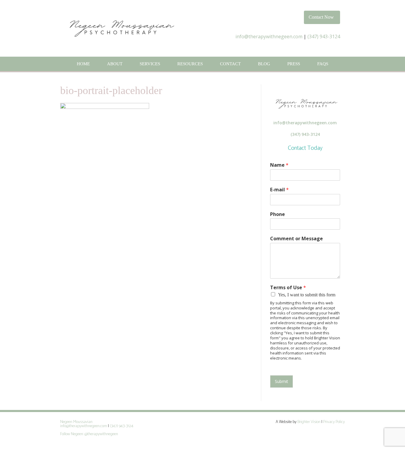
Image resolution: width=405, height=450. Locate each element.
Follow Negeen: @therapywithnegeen (89, 434)
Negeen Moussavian (76, 422)
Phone (277, 214)
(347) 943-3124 (323, 36)
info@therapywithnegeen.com (268, 36)
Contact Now (321, 17)
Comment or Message (296, 239)
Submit (281, 381)
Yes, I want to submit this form (306, 294)
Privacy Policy (334, 422)
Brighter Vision (309, 422)
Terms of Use (288, 287)
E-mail (279, 190)
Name (279, 165)
